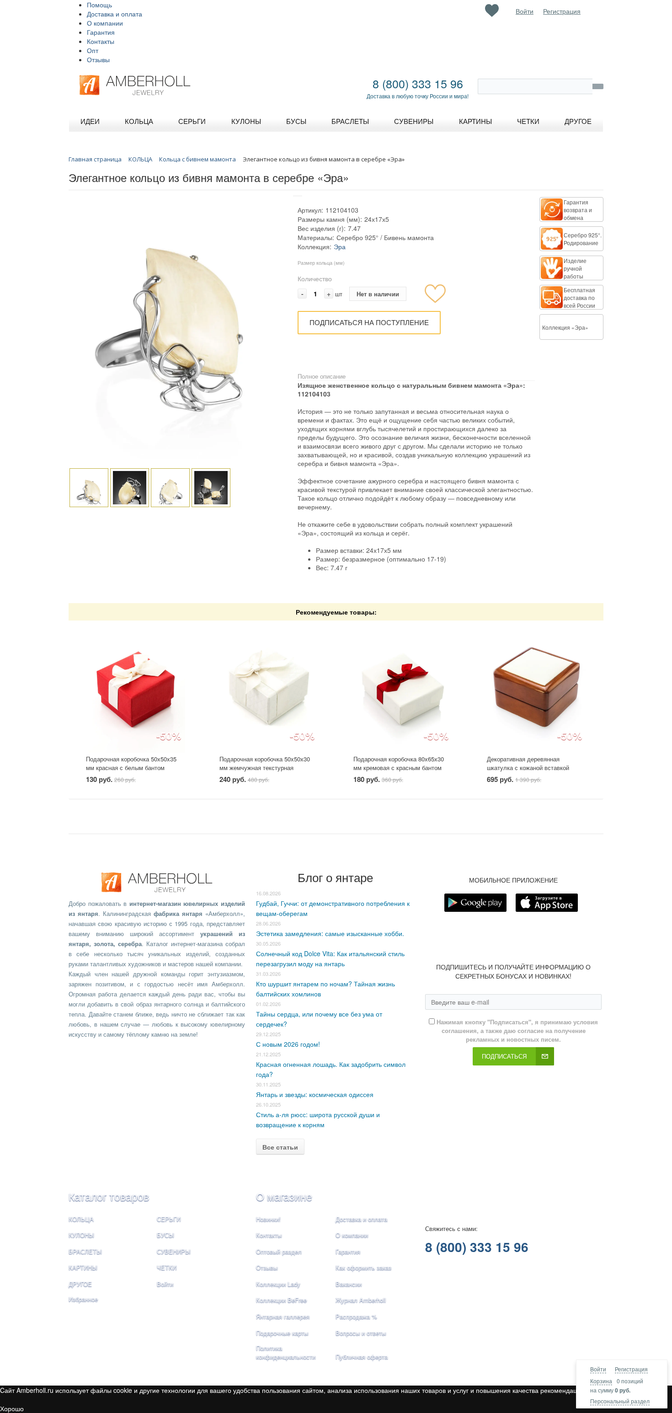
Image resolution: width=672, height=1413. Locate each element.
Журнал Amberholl (361, 1299)
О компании (105, 22)
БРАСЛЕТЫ (85, 1251)
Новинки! (268, 1219)
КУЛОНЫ (81, 1235)
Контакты (100, 41)
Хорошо (12, 1408)
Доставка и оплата (114, 13)
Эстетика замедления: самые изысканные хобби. (330, 933)
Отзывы (98, 59)
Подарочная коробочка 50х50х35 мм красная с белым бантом (131, 763)
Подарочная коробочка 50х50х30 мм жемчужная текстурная (264, 763)
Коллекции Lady (278, 1283)
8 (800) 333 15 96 (418, 83)
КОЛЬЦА (81, 1219)
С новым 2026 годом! (288, 1044)
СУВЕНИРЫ (174, 1251)
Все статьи (280, 1146)
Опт (92, 50)
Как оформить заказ (363, 1267)
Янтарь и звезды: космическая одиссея (314, 1094)
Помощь (99, 4)
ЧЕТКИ (166, 1267)
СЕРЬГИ (169, 1219)
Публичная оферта (362, 1356)
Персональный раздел (620, 1401)
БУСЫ (165, 1235)
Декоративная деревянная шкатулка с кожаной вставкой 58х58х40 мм (528, 767)
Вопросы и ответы (361, 1332)
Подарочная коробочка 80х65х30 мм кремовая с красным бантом (398, 763)
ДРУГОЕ (80, 1283)
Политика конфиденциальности (285, 1352)
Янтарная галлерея (282, 1316)
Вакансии (349, 1283)
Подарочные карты (282, 1332)
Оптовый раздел (279, 1251)
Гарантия (101, 32)
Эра (340, 246)
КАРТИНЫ (83, 1267)
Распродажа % (356, 1316)
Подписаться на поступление (369, 322)
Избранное (83, 1299)
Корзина (601, 1381)
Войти (598, 1369)
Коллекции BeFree (281, 1299)
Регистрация (631, 1369)
